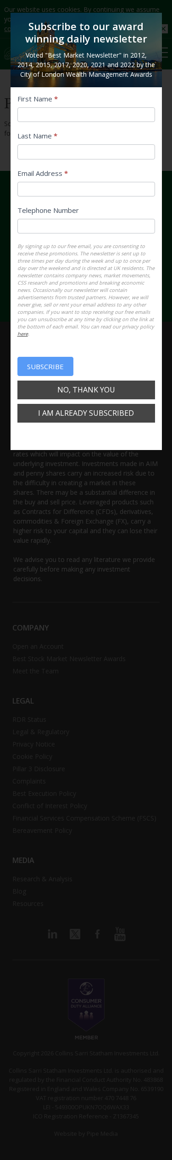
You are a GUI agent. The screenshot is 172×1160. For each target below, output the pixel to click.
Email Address (42, 173)
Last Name (37, 135)
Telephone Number (48, 210)
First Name (37, 98)
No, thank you (86, 390)
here (22, 333)
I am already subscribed (86, 413)
